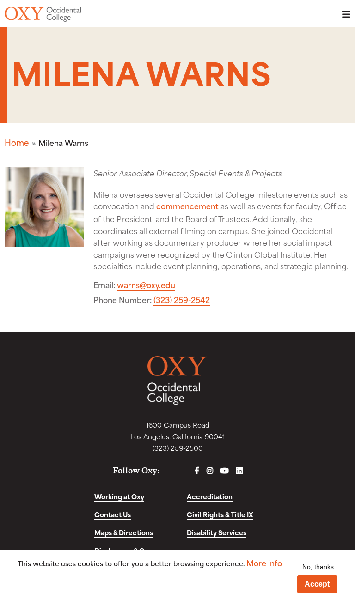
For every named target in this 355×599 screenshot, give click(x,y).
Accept (317, 584)
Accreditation (210, 496)
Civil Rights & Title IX (220, 514)
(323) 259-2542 (181, 299)
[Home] (43, 14)
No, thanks (318, 566)
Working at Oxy (119, 496)
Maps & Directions (123, 532)
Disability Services (216, 532)
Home (17, 142)
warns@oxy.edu (146, 284)
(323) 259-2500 (178, 447)
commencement (187, 206)
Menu (343, 14)
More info (264, 563)
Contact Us (112, 514)
